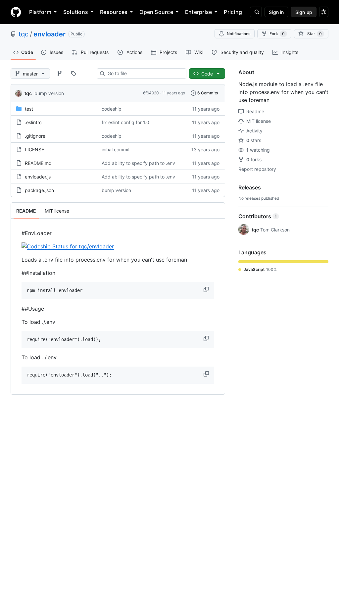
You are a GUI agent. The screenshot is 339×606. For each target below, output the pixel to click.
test (29, 109)
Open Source (156, 12)
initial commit (116, 149)
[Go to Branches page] (60, 73)
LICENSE (34, 149)
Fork (277, 33)
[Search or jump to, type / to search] (256, 12)
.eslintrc (33, 122)
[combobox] (144, 73)
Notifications (238, 33)
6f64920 (151, 92)
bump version (49, 93)
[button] (207, 289)
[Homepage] (16, 12)
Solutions (75, 12)
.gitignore (35, 136)
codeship (111, 109)
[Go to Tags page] (73, 73)
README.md (38, 163)
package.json (39, 190)
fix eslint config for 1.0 (125, 122)
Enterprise (198, 12)
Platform (40, 12)
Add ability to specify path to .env (138, 163)
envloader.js (38, 176)
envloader (49, 34)
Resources (113, 12)
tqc (23, 34)
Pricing (233, 12)
